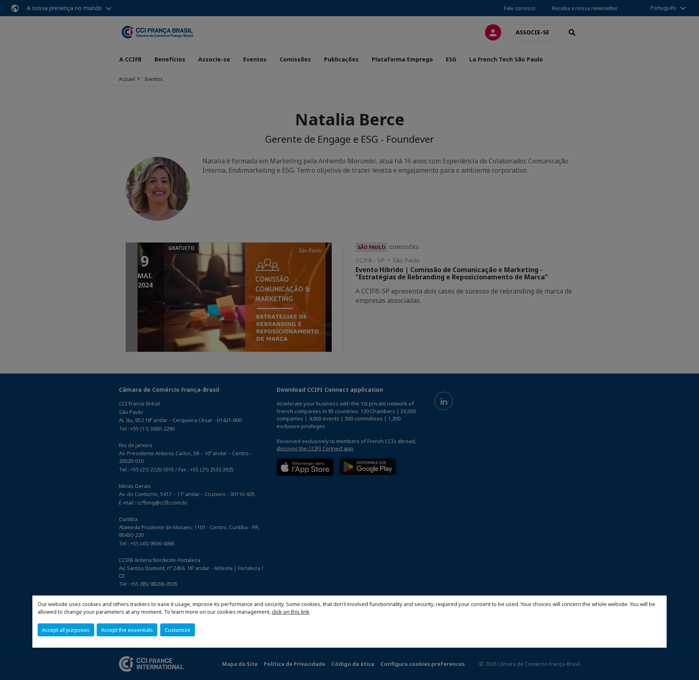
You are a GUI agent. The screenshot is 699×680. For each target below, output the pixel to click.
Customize (178, 630)
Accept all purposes (66, 630)
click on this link (290, 611)
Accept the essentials (127, 630)
